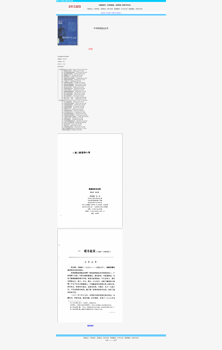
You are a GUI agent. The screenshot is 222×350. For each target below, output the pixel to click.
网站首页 (103, 13)
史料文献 (108, 13)
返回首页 (90, 326)
